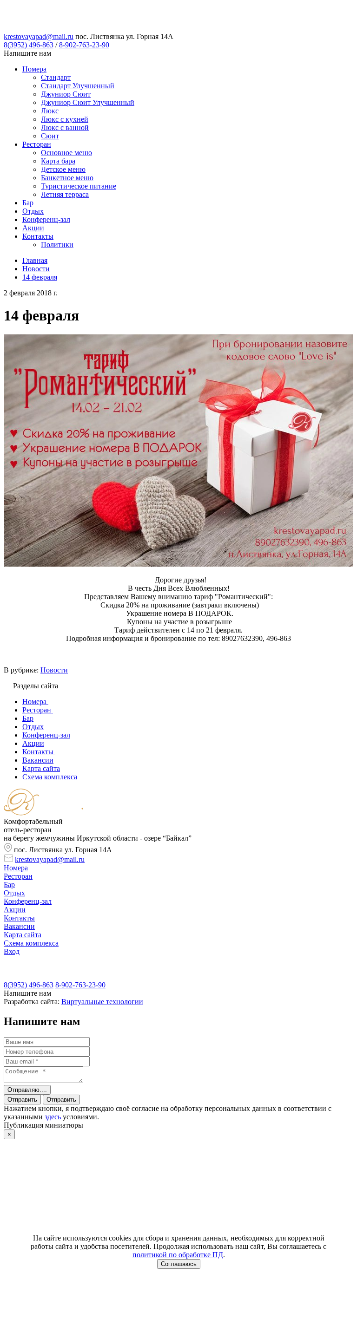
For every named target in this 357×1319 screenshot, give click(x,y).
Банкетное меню (67, 178)
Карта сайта (22, 935)
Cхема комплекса (31, 943)
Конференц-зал (46, 219)
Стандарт (56, 77)
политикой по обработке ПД (177, 1255)
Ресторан (36, 144)
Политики (57, 244)
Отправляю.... (27, 1089)
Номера (34, 69)
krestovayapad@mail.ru (38, 36)
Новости (54, 670)
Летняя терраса (65, 194)
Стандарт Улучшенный (77, 86)
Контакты (37, 236)
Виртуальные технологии (102, 1002)
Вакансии (19, 926)
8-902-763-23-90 (84, 45)
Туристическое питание (78, 186)
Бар (27, 203)
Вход (12, 951)
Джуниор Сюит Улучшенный (87, 102)
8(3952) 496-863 (28, 45)
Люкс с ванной (65, 127)
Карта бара (58, 161)
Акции (33, 228)
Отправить (22, 1099)
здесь (53, 1117)
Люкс (50, 111)
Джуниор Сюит (66, 94)
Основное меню (66, 153)
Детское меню (63, 169)
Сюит (50, 136)
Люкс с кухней (64, 119)
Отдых (33, 211)
